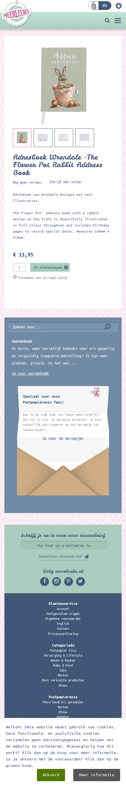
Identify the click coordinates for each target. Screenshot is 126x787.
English (63, 623)
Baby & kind (63, 665)
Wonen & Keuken (63, 660)
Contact (63, 628)
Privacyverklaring (63, 634)
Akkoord (51, 775)
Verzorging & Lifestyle (63, 655)
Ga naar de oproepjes (63, 438)
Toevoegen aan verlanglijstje (42, 277)
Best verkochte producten (63, 680)
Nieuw (63, 685)
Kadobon (63, 717)
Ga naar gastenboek (30, 373)
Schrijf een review (65, 182)
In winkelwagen (48, 267)
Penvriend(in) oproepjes (63, 702)
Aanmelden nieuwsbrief (60, 556)
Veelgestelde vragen (63, 613)
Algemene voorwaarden (63, 618)
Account (63, 608)
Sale (63, 670)
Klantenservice (63, 603)
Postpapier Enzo (63, 650)
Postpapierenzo (63, 697)
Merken (63, 675)
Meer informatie (96, 775)
